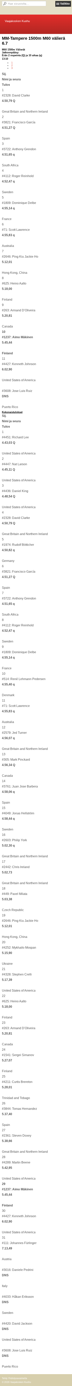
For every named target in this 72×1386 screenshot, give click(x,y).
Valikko (65, 3)
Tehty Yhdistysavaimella (14, 1378)
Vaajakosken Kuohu (17, 21)
